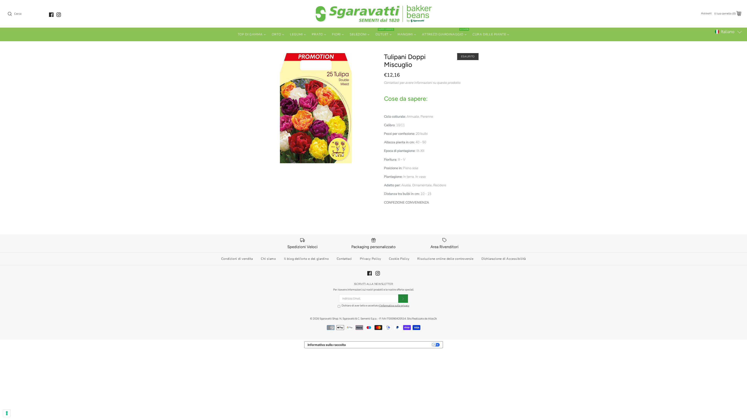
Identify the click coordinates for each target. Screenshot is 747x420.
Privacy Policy (370, 259)
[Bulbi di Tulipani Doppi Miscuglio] (315, 108)
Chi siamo (268, 259)
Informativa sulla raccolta (327, 345)
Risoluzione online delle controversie (445, 259)
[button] (728, 31)
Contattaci (344, 259)
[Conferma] (403, 298)
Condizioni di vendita (237, 259)
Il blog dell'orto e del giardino (306, 259)
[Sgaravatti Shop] (373, 6)
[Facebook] (51, 14)
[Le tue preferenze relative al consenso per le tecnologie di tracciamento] (7, 413)
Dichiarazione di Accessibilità (503, 259)
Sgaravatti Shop (329, 318)
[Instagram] (58, 14)
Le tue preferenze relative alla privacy (390, 345)
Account (706, 13)
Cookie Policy (399, 259)
